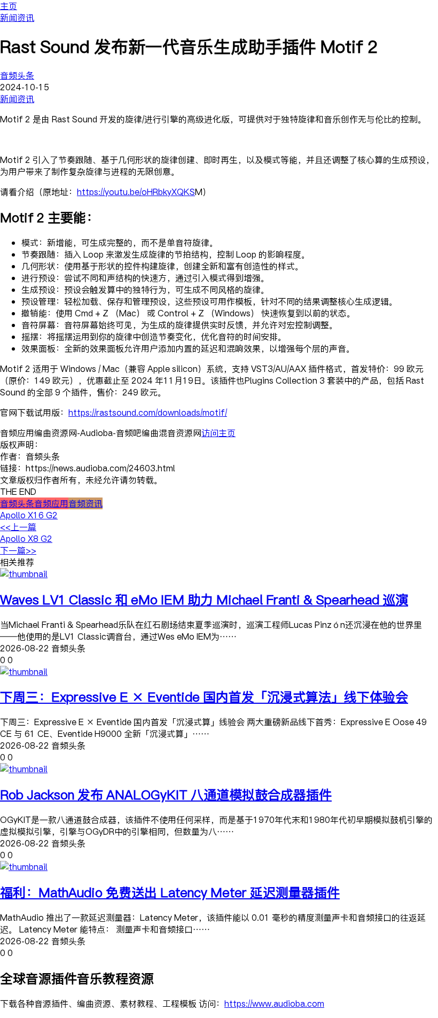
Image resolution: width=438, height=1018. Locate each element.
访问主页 (218, 433)
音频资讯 (85, 503)
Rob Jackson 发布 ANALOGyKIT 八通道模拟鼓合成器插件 (166, 794)
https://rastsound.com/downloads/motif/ (147, 412)
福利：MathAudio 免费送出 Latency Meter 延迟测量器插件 (170, 892)
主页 (8, 6)
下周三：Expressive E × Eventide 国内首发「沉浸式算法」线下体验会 (204, 696)
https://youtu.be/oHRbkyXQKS (136, 192)
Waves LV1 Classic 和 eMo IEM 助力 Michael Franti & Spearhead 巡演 (204, 599)
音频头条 (17, 75)
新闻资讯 (17, 18)
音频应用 (51, 503)
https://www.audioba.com (274, 1003)
